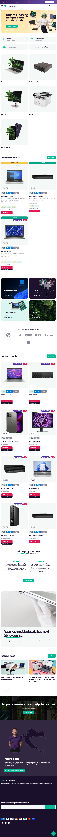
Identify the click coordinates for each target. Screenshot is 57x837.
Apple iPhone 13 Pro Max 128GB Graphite (12, 442)
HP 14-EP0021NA (34, 488)
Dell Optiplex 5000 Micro (7, 535)
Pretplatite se (50, 807)
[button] (2, 5)
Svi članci (51, 656)
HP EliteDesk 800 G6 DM (35, 196)
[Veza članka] (14, 673)
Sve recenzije (28, 580)
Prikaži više (51, 157)
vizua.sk (17, 831)
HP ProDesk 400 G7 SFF (7, 488)
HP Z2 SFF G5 (33, 395)
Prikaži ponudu (28, 712)
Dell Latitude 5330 (6, 251)
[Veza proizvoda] (14, 382)
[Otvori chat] (53, 833)
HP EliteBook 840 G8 (7, 196)
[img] (24, 553)
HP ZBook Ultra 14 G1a (7, 395)
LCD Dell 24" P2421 (34, 442)
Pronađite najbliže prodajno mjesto (14, 770)
